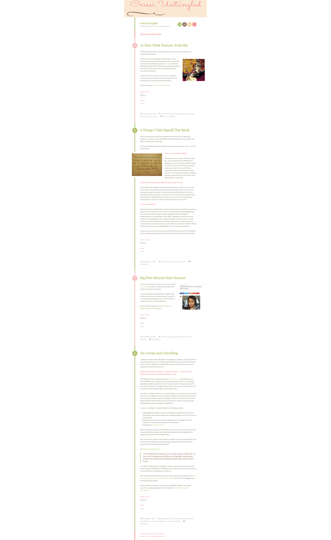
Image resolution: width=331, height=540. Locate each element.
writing (143, 339)
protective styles (186, 337)
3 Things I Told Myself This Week (164, 130)
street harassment (158, 521)
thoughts (181, 261)
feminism (184, 518)
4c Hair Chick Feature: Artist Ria (164, 45)
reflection (165, 261)
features (143, 116)
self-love (173, 261)
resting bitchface (158, 425)
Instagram (168, 64)
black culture (188, 114)
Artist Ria (178, 114)
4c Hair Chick (166, 114)
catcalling (176, 518)
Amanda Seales (165, 518)
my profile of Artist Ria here (161, 85)
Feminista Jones (173, 379)
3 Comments (156, 339)
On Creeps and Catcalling (159, 353)
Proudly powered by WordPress (152, 533)
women (177, 521)
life (148, 521)
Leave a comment (169, 116)
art (173, 114)
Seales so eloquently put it (151, 449)
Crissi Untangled (149, 23)
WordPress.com (158, 536)
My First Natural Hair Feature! (162, 278)
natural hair (152, 116)
